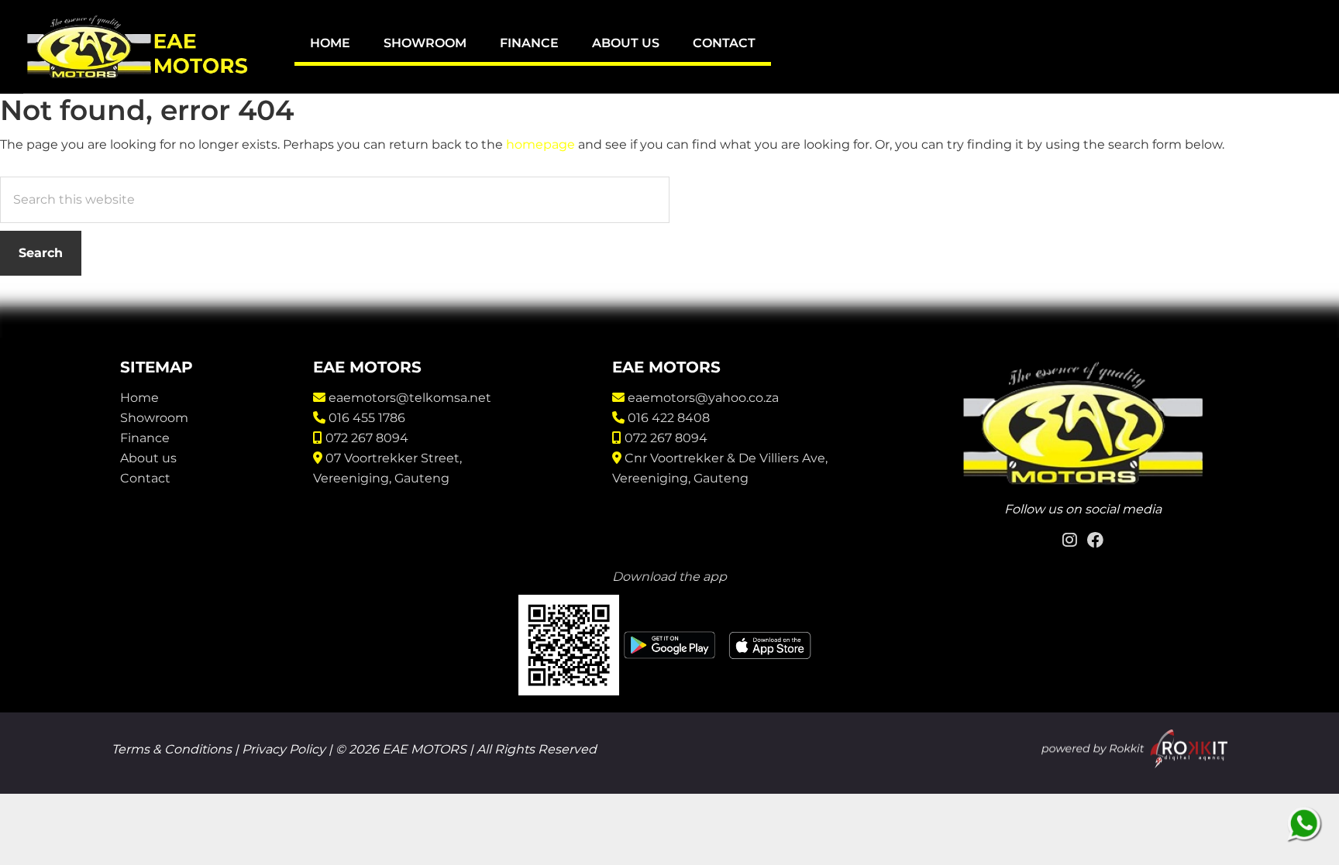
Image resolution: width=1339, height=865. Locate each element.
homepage (540, 144)
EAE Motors (139, 46)
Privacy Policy (283, 749)
